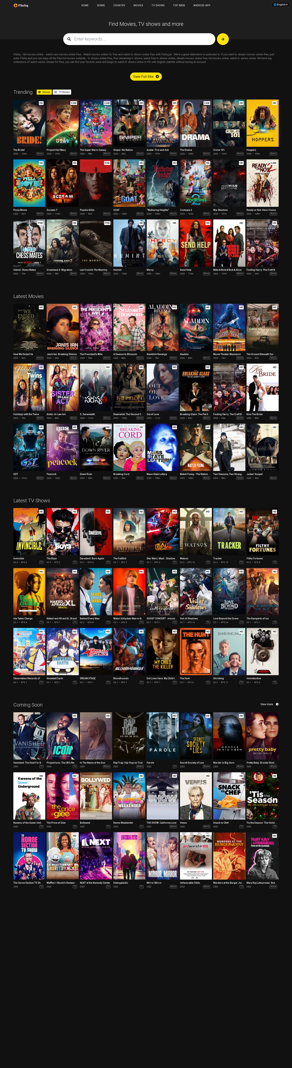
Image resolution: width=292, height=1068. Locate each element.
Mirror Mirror (154, 882)
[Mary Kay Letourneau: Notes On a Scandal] (262, 855)
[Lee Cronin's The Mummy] (96, 243)
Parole (150, 762)
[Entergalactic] (129, 855)
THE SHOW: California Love (161, 822)
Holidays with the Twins (26, 414)
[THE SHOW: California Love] (163, 796)
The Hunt (185, 678)
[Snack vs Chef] (229, 796)
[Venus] (196, 796)
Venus (183, 822)
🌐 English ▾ (280, 4)
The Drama (186, 150)
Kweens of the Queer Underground (32, 822)
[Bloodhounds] (129, 651)
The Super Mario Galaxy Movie (96, 150)
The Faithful (119, 558)
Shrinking (218, 678)
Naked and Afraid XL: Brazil (62, 618)
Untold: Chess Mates (24, 270)
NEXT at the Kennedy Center (95, 882)
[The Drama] (196, 123)
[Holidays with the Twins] (29, 387)
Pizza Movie (20, 210)
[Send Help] (196, 243)
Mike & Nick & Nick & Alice (227, 270)
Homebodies (254, 678)
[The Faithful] (129, 531)
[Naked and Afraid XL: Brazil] (63, 591)
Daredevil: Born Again (92, 558)
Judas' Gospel (255, 474)
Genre (101, 5)
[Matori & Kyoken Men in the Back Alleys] (129, 591)
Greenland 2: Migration (59, 270)
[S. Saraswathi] (96, 387)
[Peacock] (63, 447)
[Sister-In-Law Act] (63, 387)
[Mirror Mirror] (163, 855)
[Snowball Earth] (63, 651)
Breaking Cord (121, 474)
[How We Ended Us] (29, 327)
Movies (138, 5)
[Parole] (163, 736)
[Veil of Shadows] (196, 591)
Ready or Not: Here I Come (261, 210)
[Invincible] (29, 531)
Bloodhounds (121, 678)
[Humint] (129, 243)
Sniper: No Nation (123, 150)
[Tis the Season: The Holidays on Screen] (262, 796)
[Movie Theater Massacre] (229, 327)
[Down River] (96, 447)
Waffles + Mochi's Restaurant (62, 882)
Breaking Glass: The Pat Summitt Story (201, 414)
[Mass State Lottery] (163, 447)
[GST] (29, 447)
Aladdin (184, 354)
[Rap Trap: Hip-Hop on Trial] (129, 736)
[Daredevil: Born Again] (96, 531)
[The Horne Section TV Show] (29, 855)
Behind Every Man (90, 618)
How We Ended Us (23, 354)
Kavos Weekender (123, 822)
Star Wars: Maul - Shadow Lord (164, 558)
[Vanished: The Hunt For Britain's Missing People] (29, 736)
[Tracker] (229, 531)
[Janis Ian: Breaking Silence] (63, 327)
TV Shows (158, 5)
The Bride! (19, 150)
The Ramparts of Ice (258, 618)
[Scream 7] (63, 183)
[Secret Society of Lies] (196, 736)
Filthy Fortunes (255, 558)
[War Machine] (229, 183)
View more (266, 704)
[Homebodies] (262, 651)
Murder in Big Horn (223, 762)
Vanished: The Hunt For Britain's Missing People (39, 762)
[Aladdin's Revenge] (163, 327)
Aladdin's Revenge (157, 354)
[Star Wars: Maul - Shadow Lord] (163, 531)
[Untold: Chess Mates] (29, 243)
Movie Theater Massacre (227, 354)
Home (85, 5)
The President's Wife (91, 354)
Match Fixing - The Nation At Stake (198, 474)
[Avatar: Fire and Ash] (163, 123)
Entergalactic (120, 882)
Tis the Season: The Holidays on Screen (268, 822)
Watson (184, 558)
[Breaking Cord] (129, 447)
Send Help (185, 270)
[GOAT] (129, 183)
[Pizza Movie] (29, 183)
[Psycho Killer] (96, 183)
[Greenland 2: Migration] (63, 243)
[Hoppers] (262, 123)
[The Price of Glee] (63, 796)
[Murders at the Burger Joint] (229, 855)
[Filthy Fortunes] (262, 531)
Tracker (217, 558)
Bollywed (85, 822)
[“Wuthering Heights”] (163, 183)
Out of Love (153, 414)
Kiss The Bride (255, 414)
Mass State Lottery (157, 474)
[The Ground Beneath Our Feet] (262, 327)
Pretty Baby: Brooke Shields (262, 762)
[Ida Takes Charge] (29, 591)
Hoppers (251, 150)
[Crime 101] (229, 123)
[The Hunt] (196, 651)
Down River (86, 474)
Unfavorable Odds (190, 882)
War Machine (220, 210)
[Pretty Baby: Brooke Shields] (262, 736)
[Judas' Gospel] (262, 447)
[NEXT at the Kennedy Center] (96, 855)
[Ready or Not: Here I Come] (262, 183)
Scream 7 (52, 210)
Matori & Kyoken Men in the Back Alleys (134, 618)
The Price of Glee (56, 822)
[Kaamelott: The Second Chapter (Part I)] (129, 387)
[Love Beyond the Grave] (229, 591)
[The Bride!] (29, 123)
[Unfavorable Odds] (196, 855)
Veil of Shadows (189, 618)
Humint (117, 270)
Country (119, 5)
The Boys (52, 558)
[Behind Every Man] (96, 591)
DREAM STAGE (88, 678)
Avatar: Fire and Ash (158, 150)
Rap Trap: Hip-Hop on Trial (128, 762)
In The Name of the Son (92, 762)
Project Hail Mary (56, 150)
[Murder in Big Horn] (229, 736)
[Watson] (196, 531)
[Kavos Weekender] (129, 796)
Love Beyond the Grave (225, 618)
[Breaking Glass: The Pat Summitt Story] (196, 387)
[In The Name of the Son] (96, 736)
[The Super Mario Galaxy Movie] (96, 123)
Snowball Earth (55, 678)
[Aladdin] (196, 327)
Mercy (150, 270)
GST (15, 474)
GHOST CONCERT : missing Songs (165, 618)
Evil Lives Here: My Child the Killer (165, 678)
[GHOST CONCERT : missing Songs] (163, 591)
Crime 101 (219, 150)
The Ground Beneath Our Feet (263, 354)
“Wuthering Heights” (158, 210)
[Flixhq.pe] (22, 5)
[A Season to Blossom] (129, 327)
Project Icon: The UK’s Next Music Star (67, 762)
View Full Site (143, 77)
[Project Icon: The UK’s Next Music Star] (63, 736)
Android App (202, 5)
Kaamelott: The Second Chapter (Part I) (134, 414)
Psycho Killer (87, 210)
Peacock (51, 474)
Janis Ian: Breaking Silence (62, 354)
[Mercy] (163, 243)
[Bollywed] (96, 796)
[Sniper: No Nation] (129, 123)
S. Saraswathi (87, 414)
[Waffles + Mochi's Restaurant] (63, 855)
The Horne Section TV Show (28, 882)
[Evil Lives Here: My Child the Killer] (163, 651)
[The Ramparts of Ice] (262, 591)
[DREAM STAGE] (96, 651)
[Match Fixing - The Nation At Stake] (196, 447)
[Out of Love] (163, 387)
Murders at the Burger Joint (228, 882)
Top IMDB (179, 5)
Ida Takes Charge (22, 618)
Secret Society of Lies (192, 762)
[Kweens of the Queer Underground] (29, 796)
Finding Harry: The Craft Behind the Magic (236, 414)
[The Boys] (63, 531)
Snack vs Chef (221, 822)
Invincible (18, 558)
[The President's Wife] (96, 327)
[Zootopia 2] (196, 183)
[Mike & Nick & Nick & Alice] (229, 243)
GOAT (116, 210)
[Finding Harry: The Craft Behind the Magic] (262, 243)
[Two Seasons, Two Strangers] (229, 447)
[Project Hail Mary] (63, 123)
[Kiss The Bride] (262, 387)
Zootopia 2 (186, 210)
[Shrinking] (229, 651)
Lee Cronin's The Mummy (93, 270)
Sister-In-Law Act (56, 414)
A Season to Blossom (125, 354)
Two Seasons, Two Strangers (229, 474)
